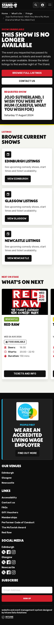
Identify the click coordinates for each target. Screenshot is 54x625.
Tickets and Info (25, 373)
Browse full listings (27, 72)
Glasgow (7, 477)
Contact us (27, 81)
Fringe (29, 13)
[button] (49, 5)
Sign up (27, 598)
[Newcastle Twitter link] (4, 572)
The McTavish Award (14, 527)
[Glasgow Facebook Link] (9, 562)
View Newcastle (18, 258)
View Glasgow (16, 218)
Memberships (9, 517)
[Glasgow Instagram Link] (14, 562)
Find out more (27, 453)
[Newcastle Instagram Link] (14, 572)
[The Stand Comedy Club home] (10, 5)
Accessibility (9, 497)
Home (5, 13)
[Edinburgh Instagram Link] (14, 552)
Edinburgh (8, 472)
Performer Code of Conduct (18, 522)
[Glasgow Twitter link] (4, 562)
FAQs (4, 507)
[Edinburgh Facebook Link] (9, 552)
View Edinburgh (17, 178)
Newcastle (8, 482)
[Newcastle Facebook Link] (9, 572)
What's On (16, 13)
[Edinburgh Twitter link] (4, 552)
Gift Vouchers (10, 512)
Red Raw (7, 532)
